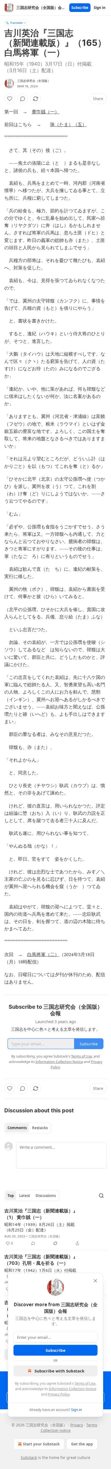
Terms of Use (85, 1383)
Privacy (76, 1425)
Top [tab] (11, 1195)
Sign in (100, 7)
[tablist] (27, 1127)
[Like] (9, 98)
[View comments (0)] (22, 98)
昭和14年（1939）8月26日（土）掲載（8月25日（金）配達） (39, 1227)
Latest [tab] (24, 1195)
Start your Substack (41, 1443)
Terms (91, 1425)
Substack (29, 1457)
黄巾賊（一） (45, 112)
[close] (95, 1280)
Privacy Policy (59, 1394)
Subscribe (79, 7)
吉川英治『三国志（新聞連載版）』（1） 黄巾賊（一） (41, 1214)
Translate (16, 23)
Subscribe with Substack (59, 1371)
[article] (55, 1227)
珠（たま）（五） (68, 124)
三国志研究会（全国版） (33, 81)
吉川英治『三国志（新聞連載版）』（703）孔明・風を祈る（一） (41, 1260)
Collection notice (56, 1430)
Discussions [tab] (46, 1195)
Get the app (82, 1443)
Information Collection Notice (72, 1388)
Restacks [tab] (40, 1127)
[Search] (101, 1195)
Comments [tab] (17, 1127)
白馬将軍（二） (43, 954)
